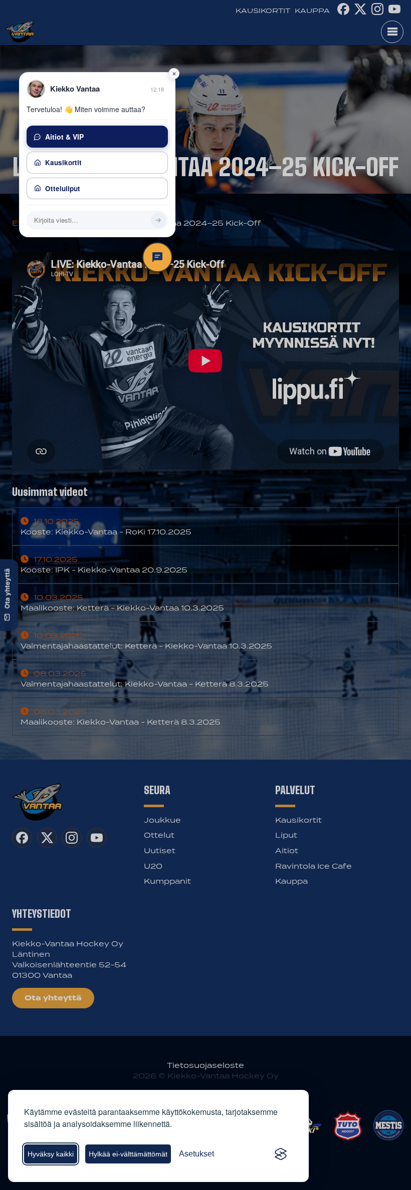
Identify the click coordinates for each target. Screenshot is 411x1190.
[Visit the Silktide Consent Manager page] (281, 1154)
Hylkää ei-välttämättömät (128, 1154)
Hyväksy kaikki (51, 1154)
